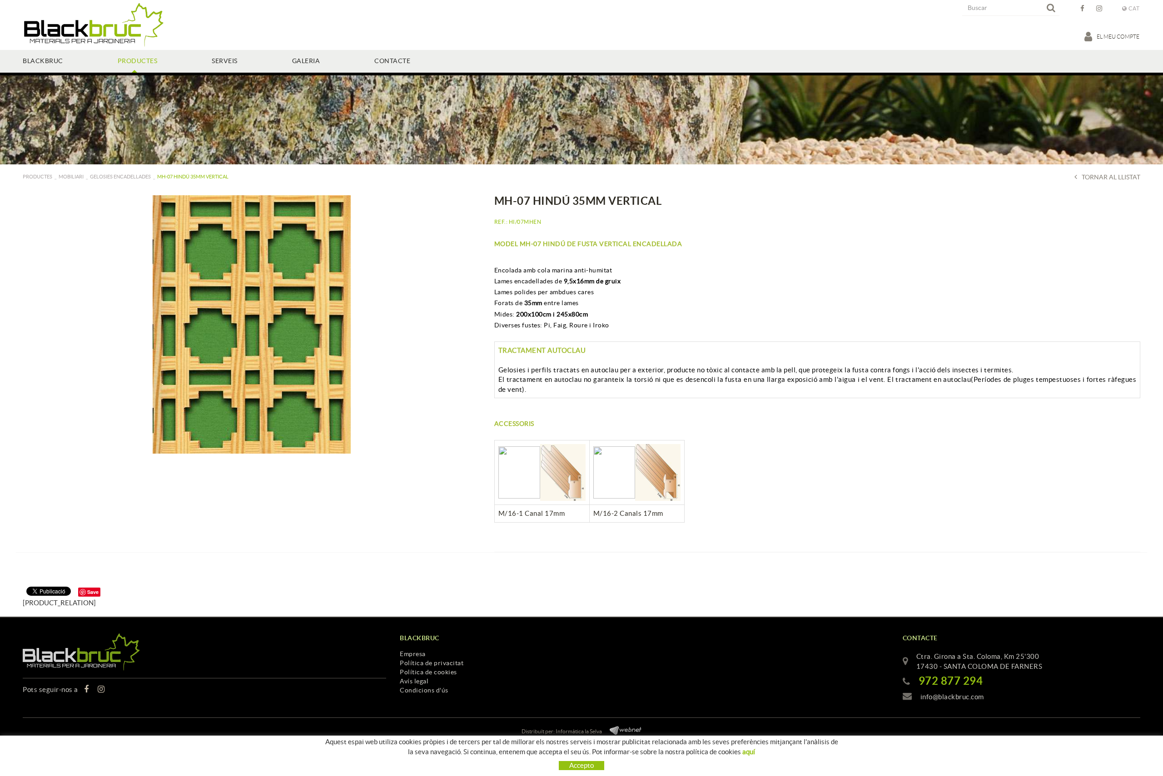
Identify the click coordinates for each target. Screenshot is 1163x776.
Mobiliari (71, 176)
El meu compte (1118, 37)
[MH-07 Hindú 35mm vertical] (252, 324)
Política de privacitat (431, 663)
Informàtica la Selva (579, 731)
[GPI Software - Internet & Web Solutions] (622, 729)
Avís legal (414, 681)
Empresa (413, 653)
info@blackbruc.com (952, 697)
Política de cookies (428, 672)
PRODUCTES (37, 176)
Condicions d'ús (424, 690)
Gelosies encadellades (120, 176)
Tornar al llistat (1111, 177)
